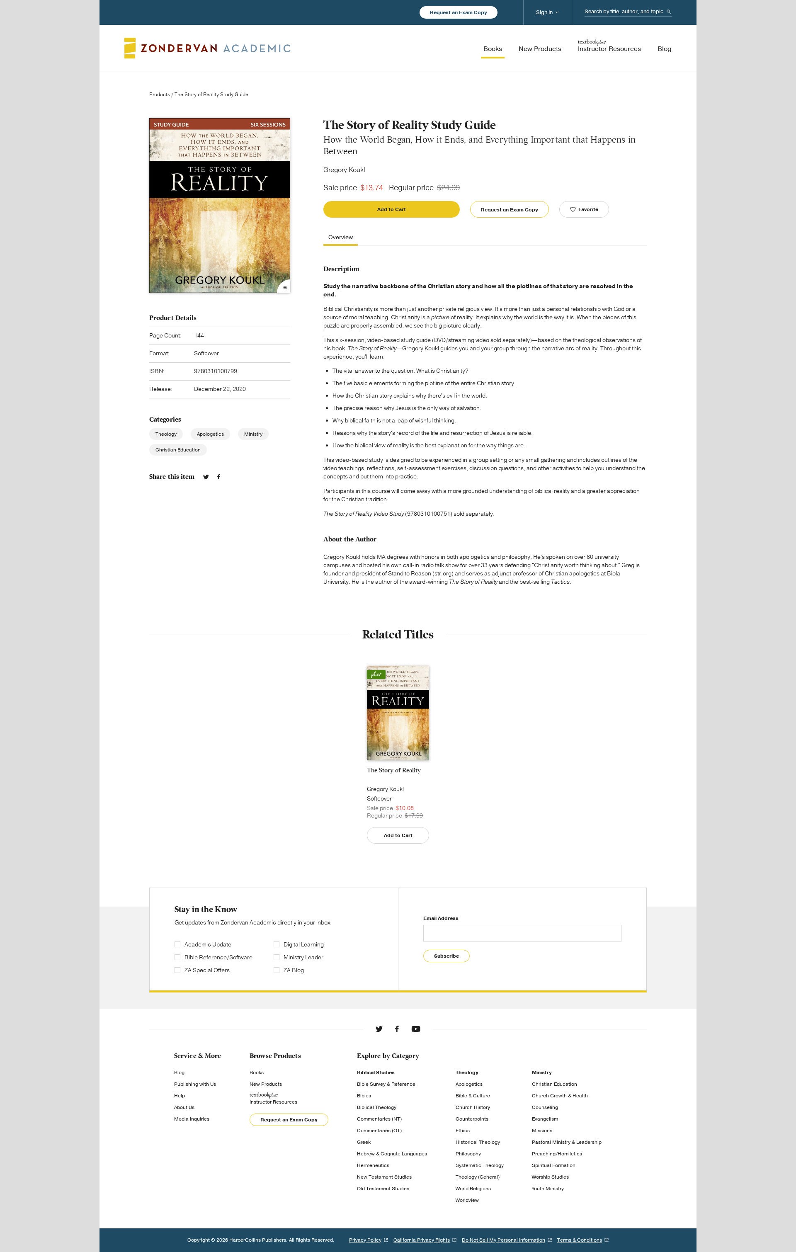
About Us (184, 1107)
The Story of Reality (394, 770)
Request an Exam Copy (458, 12)
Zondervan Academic (207, 48)
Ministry (253, 434)
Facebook (218, 476)
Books (257, 1072)
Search (669, 11)
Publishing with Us (195, 1084)
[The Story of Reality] (398, 713)
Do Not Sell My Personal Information (503, 1240)
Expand (283, 286)
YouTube (415, 1029)
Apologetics (210, 434)
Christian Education (178, 449)
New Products (266, 1084)
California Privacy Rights (421, 1240)
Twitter (206, 476)
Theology (166, 434)
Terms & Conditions (579, 1240)
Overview (340, 237)
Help (179, 1095)
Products (159, 94)
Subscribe (446, 956)
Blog (179, 1072)
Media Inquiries (191, 1119)
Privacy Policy (365, 1240)
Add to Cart (391, 209)
